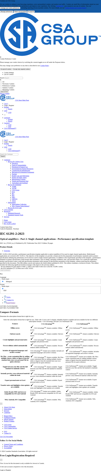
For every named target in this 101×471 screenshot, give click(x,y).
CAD (9, 112)
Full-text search (15, 334)
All (3, 82)
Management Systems (18, 179)
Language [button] (7, 118)
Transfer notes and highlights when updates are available (15, 386)
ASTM (14, 188)
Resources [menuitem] (7, 211)
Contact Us (7, 433)
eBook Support (8, 419)
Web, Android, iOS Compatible (15, 400)
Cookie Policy (44, 65)
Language (3, 277)
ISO (13, 195)
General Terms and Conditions (13, 444)
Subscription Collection (19, 204)
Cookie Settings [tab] (9, 72)
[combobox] (9, 154)
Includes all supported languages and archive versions (15, 351)
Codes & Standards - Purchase (9, 229)
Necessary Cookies (8, 84)
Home (6, 220)
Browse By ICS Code (15, 208)
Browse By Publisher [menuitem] (14, 185)
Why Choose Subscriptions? (20, 206)
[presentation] (0, 57)
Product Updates (9, 421)
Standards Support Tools (15, 215)
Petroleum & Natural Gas (20, 167)
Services (6, 411)
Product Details (6, 247)
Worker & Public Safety (19, 177)
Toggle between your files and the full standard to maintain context (15, 367)
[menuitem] (56, 163)
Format (2, 284)
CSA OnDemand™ (10, 128)
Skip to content (4, 93)
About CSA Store (9, 407)
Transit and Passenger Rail (20, 181)
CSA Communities (10, 426)
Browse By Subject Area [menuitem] (15, 161)
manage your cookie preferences (10, 8)
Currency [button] (7, 123)
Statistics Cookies (7, 88)
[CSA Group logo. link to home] (50, 55)
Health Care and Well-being (20, 176)
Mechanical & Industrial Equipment (23, 172)
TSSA (14, 201)
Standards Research (14, 213)
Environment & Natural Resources (22, 169)
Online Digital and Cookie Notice (75, 8)
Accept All (59, 6)
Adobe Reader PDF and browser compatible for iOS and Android (15, 393)
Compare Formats (9, 312)
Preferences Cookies (8, 86)
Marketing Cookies (8, 90)
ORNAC (15, 199)
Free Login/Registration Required (17, 455)
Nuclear (14, 174)
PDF (5, 290)
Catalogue (7, 412)
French (10, 109)
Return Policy (8, 416)
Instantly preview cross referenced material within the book (15, 374)
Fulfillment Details (9, 418)
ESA (13, 192)
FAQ (5, 431)
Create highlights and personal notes (15, 340)
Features (15, 324)
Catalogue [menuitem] (7, 160)
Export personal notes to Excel (15, 380)
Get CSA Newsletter (6, 436)
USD (5, 111)
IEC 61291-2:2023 (10, 224)
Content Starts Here (6, 227)
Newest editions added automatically (15, 345)
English (10, 119)
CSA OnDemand (83, 324)
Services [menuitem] (6, 217)
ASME (14, 186)
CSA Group (15, 190)
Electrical (15, 163)
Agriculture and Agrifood (20, 183)
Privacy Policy (8, 446)
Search (2, 78)
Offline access (15, 328)
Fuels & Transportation (19, 165)
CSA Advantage (47, 324)
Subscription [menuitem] (12, 202)
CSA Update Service (10, 428)
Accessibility (8, 448)
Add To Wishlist (5, 270)
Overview (7, 251)
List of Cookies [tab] (9, 74)
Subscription (8, 409)
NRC (13, 197)
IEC (13, 193)
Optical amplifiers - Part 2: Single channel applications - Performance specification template (47, 239)
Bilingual (9, 281)
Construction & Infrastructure (21, 170)
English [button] (6, 107)
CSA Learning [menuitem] (8, 209)
